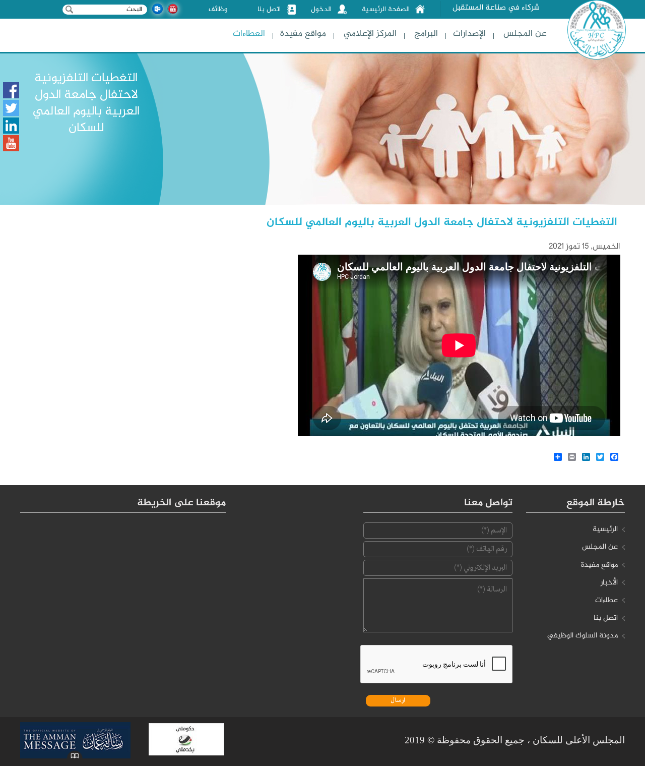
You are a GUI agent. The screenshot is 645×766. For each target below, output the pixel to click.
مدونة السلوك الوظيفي (582, 635)
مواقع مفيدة (303, 33)
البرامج (426, 33)
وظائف (218, 10)
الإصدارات (469, 33)
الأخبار (609, 583)
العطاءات (249, 33)
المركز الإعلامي (370, 33)
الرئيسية (605, 529)
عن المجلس (525, 33)
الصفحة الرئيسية (386, 10)
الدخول (321, 10)
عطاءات (606, 600)
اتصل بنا (269, 10)
